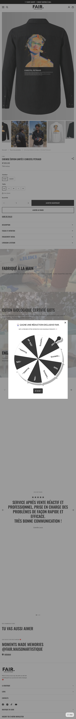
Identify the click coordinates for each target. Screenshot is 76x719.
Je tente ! (38, 391)
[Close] (65, 322)
